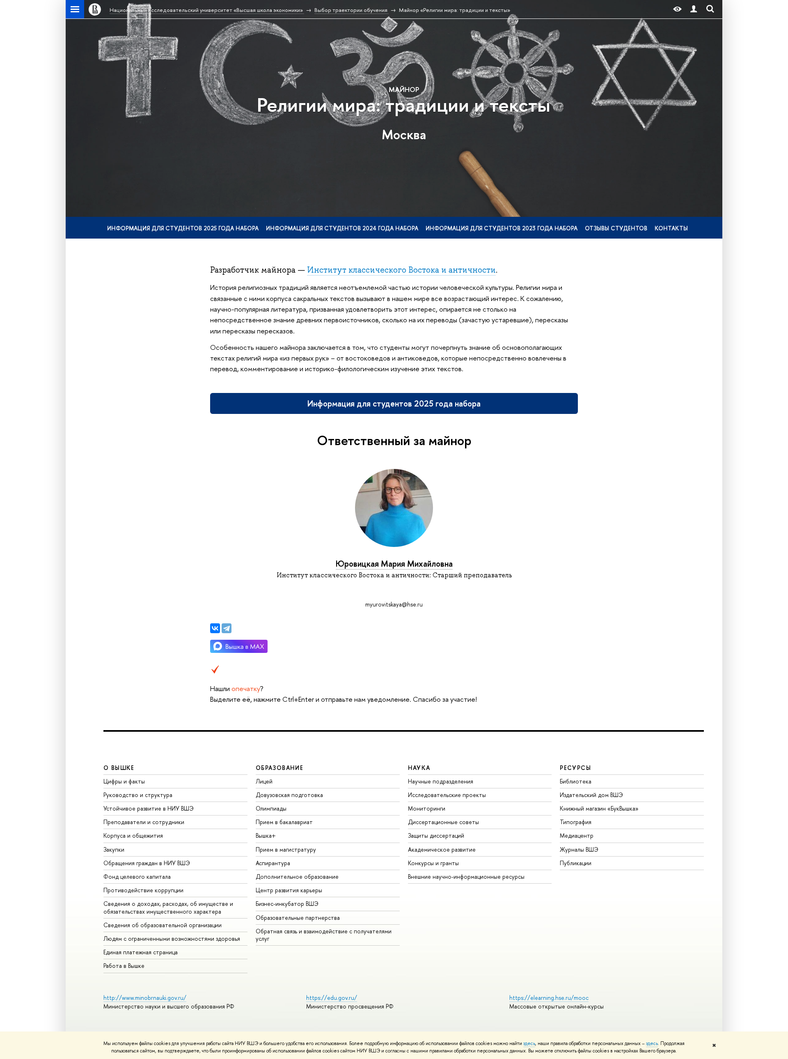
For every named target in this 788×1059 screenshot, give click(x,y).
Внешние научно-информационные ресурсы (466, 876)
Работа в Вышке (123, 965)
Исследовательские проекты (447, 795)
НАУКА (419, 768)
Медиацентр (576, 835)
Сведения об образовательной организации (162, 925)
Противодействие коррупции (143, 890)
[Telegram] (226, 628)
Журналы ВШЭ (579, 849)
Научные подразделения (440, 781)
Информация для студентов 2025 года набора (183, 228)
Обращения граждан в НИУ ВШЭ (146, 863)
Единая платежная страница (140, 952)
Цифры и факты (124, 781)
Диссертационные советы (443, 822)
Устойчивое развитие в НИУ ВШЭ (148, 808)
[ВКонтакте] (215, 628)
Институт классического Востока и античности (401, 269)
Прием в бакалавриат (284, 822)
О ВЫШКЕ (119, 768)
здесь (529, 1043)
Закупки (113, 849)
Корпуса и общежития (133, 835)
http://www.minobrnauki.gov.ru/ (144, 998)
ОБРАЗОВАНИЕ (279, 768)
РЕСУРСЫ (575, 768)
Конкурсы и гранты (433, 863)
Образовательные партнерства (298, 917)
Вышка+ (266, 835)
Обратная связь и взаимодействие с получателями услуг (324, 934)
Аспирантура (273, 863)
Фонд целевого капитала (137, 876)
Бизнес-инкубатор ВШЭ (287, 903)
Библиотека (575, 781)
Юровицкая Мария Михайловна (394, 563)
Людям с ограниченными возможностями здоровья (171, 938)
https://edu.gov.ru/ (331, 998)
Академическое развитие (442, 849)
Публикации (575, 863)
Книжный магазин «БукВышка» (599, 808)
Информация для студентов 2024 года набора (342, 228)
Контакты (671, 228)
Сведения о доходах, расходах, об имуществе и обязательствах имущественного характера (168, 907)
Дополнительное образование (297, 876)
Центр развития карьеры (289, 890)
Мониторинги (426, 808)
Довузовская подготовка (289, 795)
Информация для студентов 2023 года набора (501, 228)
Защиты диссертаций (436, 835)
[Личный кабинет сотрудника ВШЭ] (693, 9)
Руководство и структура (137, 795)
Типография (575, 822)
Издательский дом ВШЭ (591, 795)
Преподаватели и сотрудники (143, 822)
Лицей (264, 781)
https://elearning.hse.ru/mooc (549, 998)
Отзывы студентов (616, 228)
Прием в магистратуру (286, 849)
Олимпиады (271, 808)
